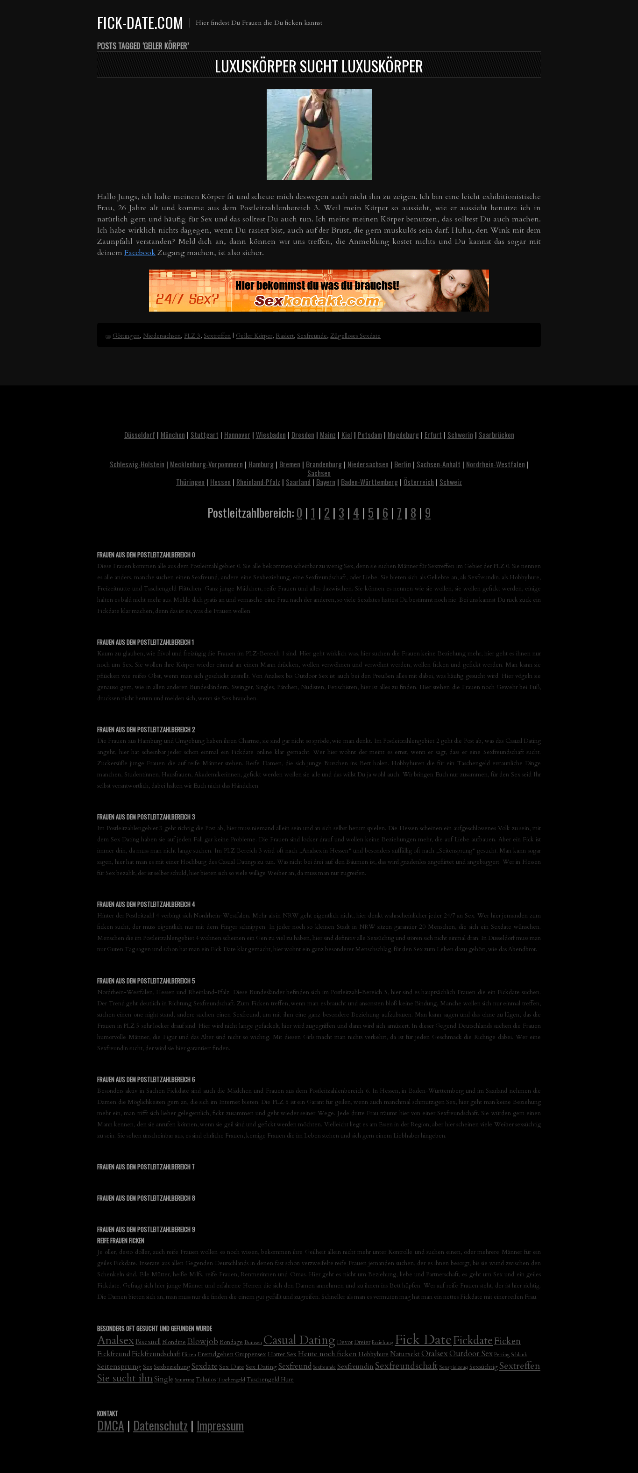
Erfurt (433, 434)
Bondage (231, 1342)
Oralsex (434, 1353)
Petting (502, 1354)
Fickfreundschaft (156, 1354)
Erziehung (382, 1342)
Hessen (220, 482)
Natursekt (405, 1354)
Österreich (419, 482)
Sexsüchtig (483, 1367)
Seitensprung (119, 1366)
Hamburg (261, 464)
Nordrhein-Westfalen (495, 464)
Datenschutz (160, 1425)
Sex (147, 1367)
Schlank (519, 1354)
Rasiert (285, 336)
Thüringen (190, 482)
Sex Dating (261, 1366)
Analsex (115, 1340)
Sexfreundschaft (406, 1365)
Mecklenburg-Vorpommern (206, 464)
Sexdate (204, 1366)
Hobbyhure (373, 1354)
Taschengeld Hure (270, 1380)
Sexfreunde (312, 336)
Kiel (346, 434)
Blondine (174, 1342)
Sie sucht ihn (125, 1378)
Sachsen (319, 473)
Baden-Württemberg (369, 482)
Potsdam (370, 434)
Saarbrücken (496, 434)
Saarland (298, 482)
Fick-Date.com (140, 22)
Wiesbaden (271, 434)
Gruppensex (250, 1354)
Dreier (362, 1342)
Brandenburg (324, 464)
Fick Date (423, 1340)
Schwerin (460, 434)
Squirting (184, 1379)
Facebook (140, 253)
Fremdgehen (216, 1354)
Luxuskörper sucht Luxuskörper (319, 66)
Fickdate (473, 1340)
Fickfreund (113, 1354)
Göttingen (126, 336)
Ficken (507, 1341)
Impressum (220, 1425)
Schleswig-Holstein (137, 464)
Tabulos (206, 1380)
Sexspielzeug (453, 1367)
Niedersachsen (162, 336)
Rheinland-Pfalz (258, 482)
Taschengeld (231, 1379)
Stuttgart (205, 434)
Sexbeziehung (172, 1367)
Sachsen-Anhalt (439, 464)
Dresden (302, 434)
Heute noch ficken (327, 1354)
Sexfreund (295, 1366)
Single (163, 1379)
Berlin (402, 464)
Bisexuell (148, 1342)
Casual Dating (299, 1340)
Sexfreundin (355, 1366)
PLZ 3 (192, 336)
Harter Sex (282, 1354)
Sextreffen (217, 336)
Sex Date (231, 1366)
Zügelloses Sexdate (355, 336)
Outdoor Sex (471, 1353)
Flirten (189, 1354)
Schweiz (451, 482)
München (173, 434)
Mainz (328, 434)
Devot (345, 1342)
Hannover (237, 434)
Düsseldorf (139, 434)
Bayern (325, 482)
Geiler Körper (254, 336)
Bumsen (253, 1342)
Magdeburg (403, 434)
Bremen (289, 464)
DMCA (110, 1425)
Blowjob (202, 1341)
